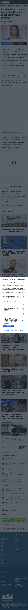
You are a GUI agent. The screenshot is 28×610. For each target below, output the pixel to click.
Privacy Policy (21, 330)
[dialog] (14, 305)
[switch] (23, 304)
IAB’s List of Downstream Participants (15, 297)
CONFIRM (8, 325)
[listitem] (14, 301)
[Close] (25, 279)
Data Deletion (6, 330)
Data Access (14, 330)
